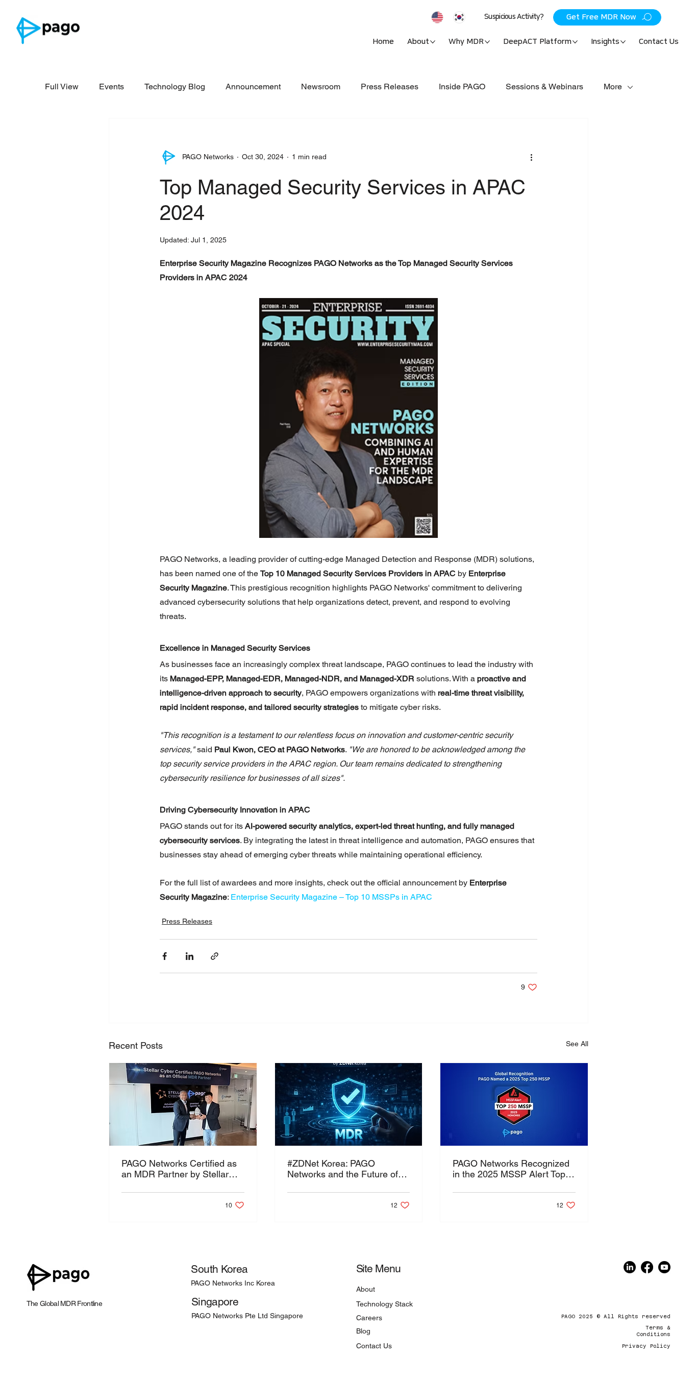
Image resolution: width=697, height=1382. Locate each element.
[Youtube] (664, 1267)
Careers (369, 1318)
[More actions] (531, 157)
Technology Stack (384, 1304)
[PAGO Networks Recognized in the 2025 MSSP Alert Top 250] (514, 1104)
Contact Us (374, 1346)
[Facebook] (647, 1267)
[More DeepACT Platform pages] (575, 41)
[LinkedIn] (630, 1267)
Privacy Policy (646, 1346)
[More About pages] (432, 41)
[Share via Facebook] (164, 956)
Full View (62, 86)
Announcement (253, 86)
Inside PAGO (462, 86)
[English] (437, 17)
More (613, 86)
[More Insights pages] (623, 41)
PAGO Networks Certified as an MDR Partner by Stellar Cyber (179, 1168)
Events (111, 86)
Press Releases (389, 86)
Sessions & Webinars (544, 86)
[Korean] (458, 17)
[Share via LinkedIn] (189, 956)
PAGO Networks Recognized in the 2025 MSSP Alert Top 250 (511, 1168)
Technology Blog (174, 86)
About (365, 1289)
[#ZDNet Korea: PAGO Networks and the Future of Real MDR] (348, 1104)
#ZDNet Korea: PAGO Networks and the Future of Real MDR (342, 1168)
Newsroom (320, 86)
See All (577, 1044)
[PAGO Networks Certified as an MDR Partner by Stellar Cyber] (183, 1104)
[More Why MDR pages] (487, 41)
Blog (363, 1331)
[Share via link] (214, 956)
